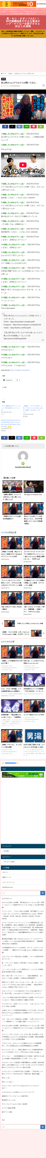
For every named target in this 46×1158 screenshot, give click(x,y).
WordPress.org (7, 887)
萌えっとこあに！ (8, 1081)
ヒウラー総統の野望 (8, 1108)
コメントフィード (8, 882)
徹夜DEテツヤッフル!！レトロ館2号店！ (15, 1096)
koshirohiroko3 (23, 467)
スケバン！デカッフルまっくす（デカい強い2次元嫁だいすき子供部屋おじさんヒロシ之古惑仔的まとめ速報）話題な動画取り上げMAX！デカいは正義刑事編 (23, 1037)
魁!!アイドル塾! (7, 1112)
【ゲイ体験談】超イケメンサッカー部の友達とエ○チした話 (11, 408)
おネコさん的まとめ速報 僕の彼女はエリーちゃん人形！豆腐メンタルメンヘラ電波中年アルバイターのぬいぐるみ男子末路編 (23, 905)
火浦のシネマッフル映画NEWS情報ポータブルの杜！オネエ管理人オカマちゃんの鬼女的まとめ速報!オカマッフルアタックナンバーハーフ (23, 1013)
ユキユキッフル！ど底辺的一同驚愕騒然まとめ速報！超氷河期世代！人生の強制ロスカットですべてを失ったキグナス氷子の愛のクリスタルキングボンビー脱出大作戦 (23, 1065)
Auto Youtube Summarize (20, 370)
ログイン (5, 872)
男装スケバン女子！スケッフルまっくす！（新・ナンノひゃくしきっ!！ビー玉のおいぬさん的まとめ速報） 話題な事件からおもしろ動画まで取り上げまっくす (23, 984)
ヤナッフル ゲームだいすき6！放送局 (14, 1104)
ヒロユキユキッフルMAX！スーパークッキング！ (18, 1092)
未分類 (3, 79)
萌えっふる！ (6, 1077)
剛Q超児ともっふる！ (9, 1100)
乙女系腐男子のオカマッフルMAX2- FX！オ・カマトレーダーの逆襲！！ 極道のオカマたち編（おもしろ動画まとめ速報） (22, 950)
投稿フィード (6, 877)
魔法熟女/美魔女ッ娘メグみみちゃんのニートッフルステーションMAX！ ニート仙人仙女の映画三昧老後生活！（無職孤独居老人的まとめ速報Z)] (22, 941)
